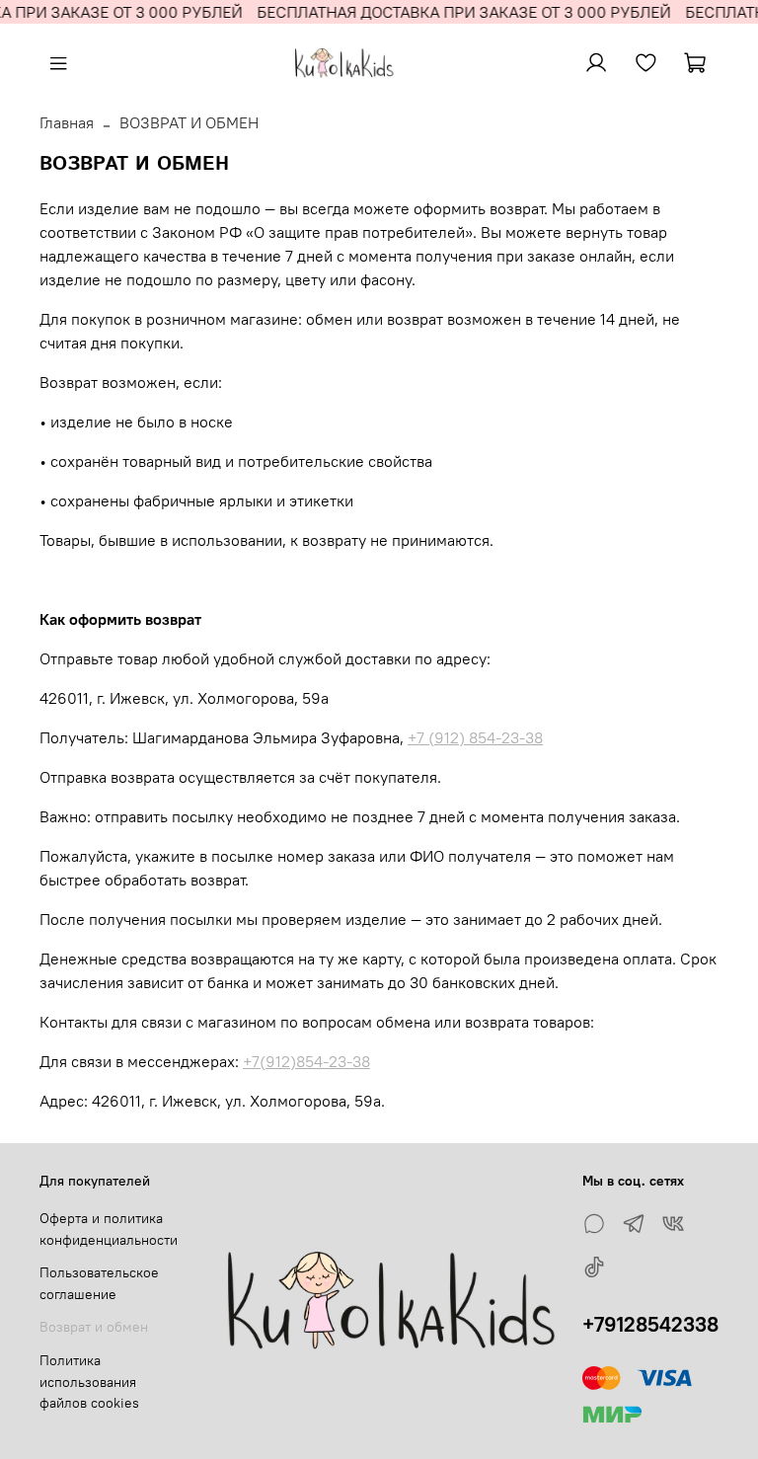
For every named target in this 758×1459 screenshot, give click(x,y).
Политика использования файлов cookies (89, 1381)
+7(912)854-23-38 (306, 1061)
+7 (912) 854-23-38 (475, 737)
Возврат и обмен (93, 1327)
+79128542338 (650, 1324)
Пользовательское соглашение (99, 1283)
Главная (66, 122)
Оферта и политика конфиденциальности (108, 1229)
